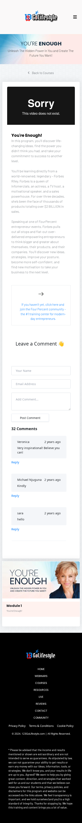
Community (41, 717)
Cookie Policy (65, 726)
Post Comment (30, 418)
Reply (15, 462)
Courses (41, 683)
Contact (41, 711)
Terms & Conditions (41, 726)
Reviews (41, 704)
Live (41, 697)
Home (41, 669)
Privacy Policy (17, 726)
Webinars (41, 676)
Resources (41, 690)
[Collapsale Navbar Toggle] (75, 17)
